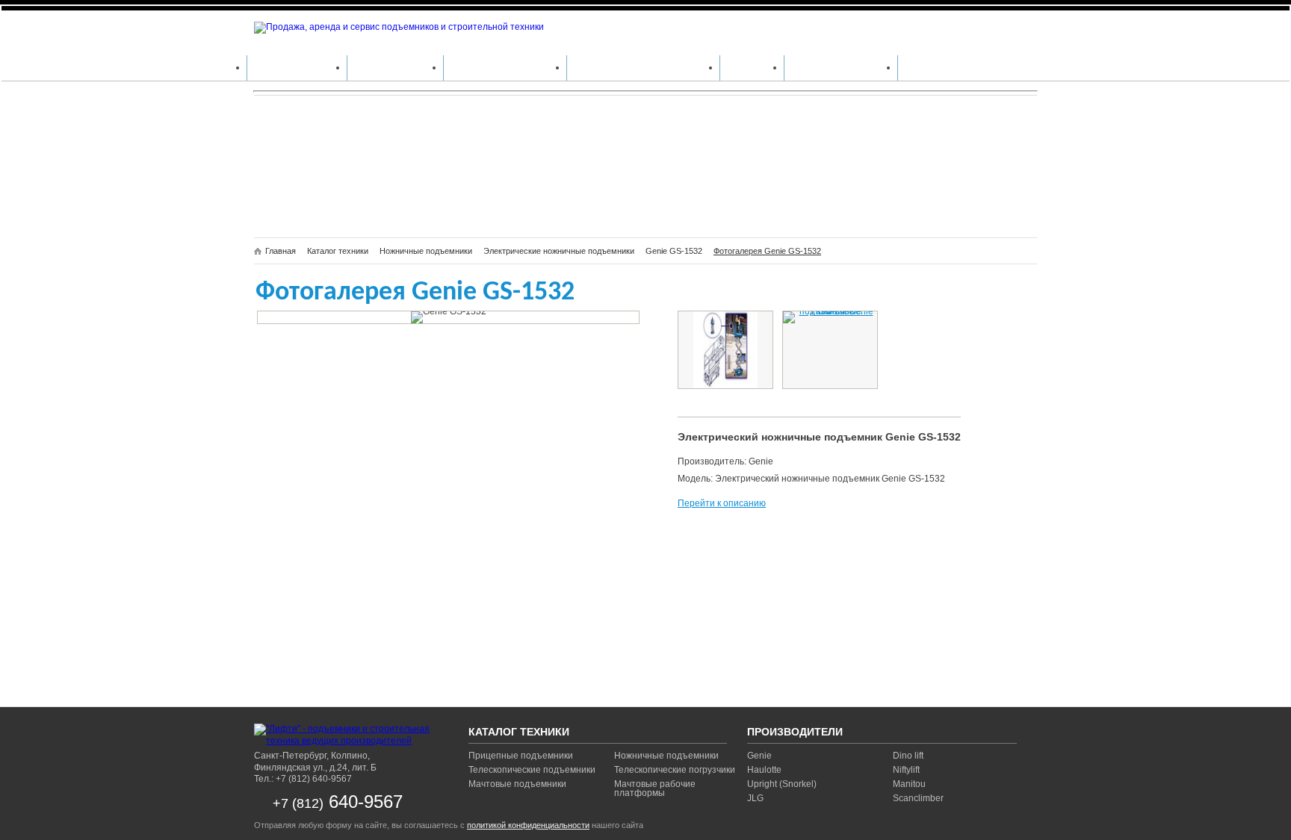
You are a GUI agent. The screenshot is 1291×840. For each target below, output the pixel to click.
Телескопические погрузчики (674, 770)
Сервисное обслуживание (643, 67)
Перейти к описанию (722, 503)
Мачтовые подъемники (517, 784)
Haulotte (764, 770)
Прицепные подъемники (520, 755)
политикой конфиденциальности (528, 825)
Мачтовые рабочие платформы (655, 788)
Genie (759, 755)
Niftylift (906, 770)
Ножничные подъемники (666, 755)
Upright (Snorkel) (782, 784)
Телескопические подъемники (531, 770)
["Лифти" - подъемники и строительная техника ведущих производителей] (347, 735)
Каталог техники (297, 67)
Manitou (909, 784)
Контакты (929, 67)
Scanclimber (918, 798)
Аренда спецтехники (505, 67)
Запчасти (752, 67)
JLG (755, 798)
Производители (395, 67)
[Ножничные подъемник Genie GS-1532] (725, 349)
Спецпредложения (841, 67)
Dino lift (908, 755)
